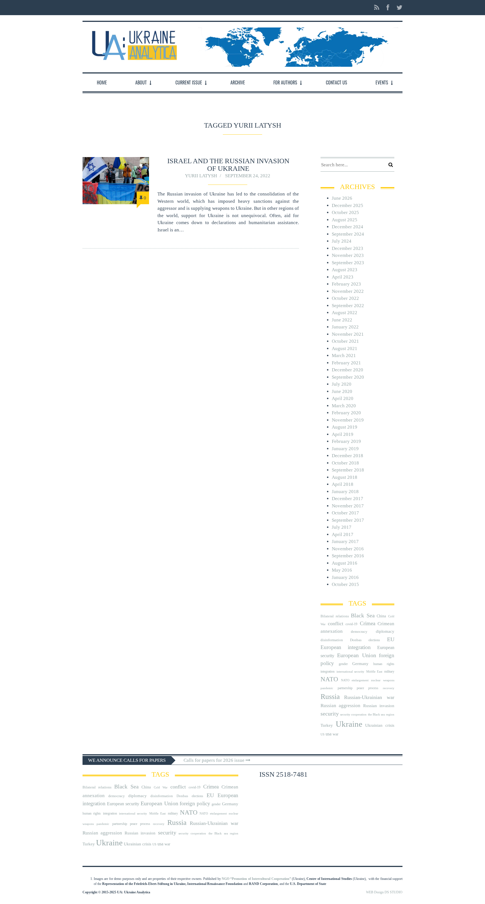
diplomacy (385, 631)
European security (123, 803)
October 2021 (345, 341)
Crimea (367, 623)
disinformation (332, 640)
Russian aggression (340, 705)
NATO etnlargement (355, 680)
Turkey (327, 725)
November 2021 (348, 334)
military (389, 671)
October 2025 (345, 212)
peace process (367, 688)
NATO (329, 679)
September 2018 (348, 470)
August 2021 (344, 348)
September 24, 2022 (247, 175)
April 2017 (342, 534)
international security (351, 671)
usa (328, 734)
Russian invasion (378, 705)
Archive (237, 82)
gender (343, 664)
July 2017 (341, 527)
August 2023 (344, 269)
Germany (360, 663)
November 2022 (348, 291)
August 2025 (344, 219)
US (322, 734)
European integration (346, 647)
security (330, 713)
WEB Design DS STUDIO (384, 892)
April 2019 (342, 434)
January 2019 (345, 448)
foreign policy (195, 803)
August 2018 (344, 477)
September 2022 (348, 305)
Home (102, 82)
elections (374, 640)
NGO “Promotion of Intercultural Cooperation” (256, 879)
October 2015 (345, 584)
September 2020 (348, 377)
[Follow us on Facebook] (388, 7)
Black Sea (363, 615)
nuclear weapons (382, 680)
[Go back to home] (133, 43)
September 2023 (348, 262)
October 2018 (345, 463)
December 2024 (347, 226)
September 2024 (348, 234)
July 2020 (341, 384)
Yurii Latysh (201, 175)
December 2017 (347, 498)
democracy (359, 631)
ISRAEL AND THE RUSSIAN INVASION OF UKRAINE (228, 164)
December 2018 (347, 455)
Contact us (336, 82)
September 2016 (348, 555)
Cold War (161, 787)
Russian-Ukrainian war (369, 697)
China (381, 616)
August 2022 (344, 312)
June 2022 (342, 320)
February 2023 (346, 284)
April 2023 (342, 277)
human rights (383, 664)
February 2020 (346, 412)
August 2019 (344, 427)
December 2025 (347, 205)
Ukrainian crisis (379, 725)
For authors (285, 82)
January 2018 (345, 491)
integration (328, 671)
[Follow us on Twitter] (397, 7)
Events (382, 82)
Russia (330, 697)
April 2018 (342, 484)
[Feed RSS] (377, 7)
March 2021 (344, 355)
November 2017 (348, 506)
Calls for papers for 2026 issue (215, 760)
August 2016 (344, 563)
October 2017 (345, 513)
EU (390, 639)
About (141, 82)
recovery (388, 688)
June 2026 (342, 198)
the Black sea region (381, 714)
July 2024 (341, 241)
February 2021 (346, 362)
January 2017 (345, 541)
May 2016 (342, 570)
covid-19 (351, 624)
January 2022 (345, 327)
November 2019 (348, 420)
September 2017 (348, 520)
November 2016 (348, 548)
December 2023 (347, 248)
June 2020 (342, 391)
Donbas (356, 640)
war (335, 734)
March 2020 (344, 405)
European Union (356, 655)
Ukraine (349, 723)
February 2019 (346, 441)
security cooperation (353, 714)
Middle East (374, 671)
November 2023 (348, 255)
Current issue (188, 82)
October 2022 (345, 298)
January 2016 (345, 577)
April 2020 (342, 398)
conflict (335, 623)
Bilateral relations (335, 616)
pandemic (327, 688)
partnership (345, 688)
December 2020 (347, 369)
